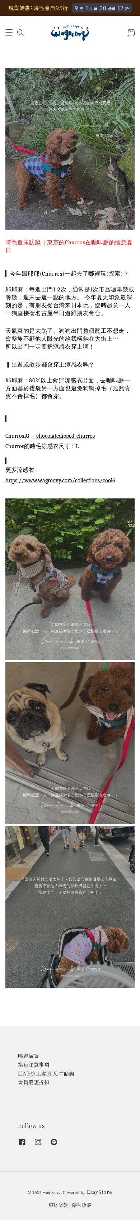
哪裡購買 (28, 1055)
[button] (9, 33)
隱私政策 (82, 1205)
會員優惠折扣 (34, 1082)
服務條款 (58, 1205)
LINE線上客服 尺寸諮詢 (46, 1073)
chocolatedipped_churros (65, 436)
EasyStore (99, 1191)
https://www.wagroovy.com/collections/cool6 (60, 480)
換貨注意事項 (34, 1064)
